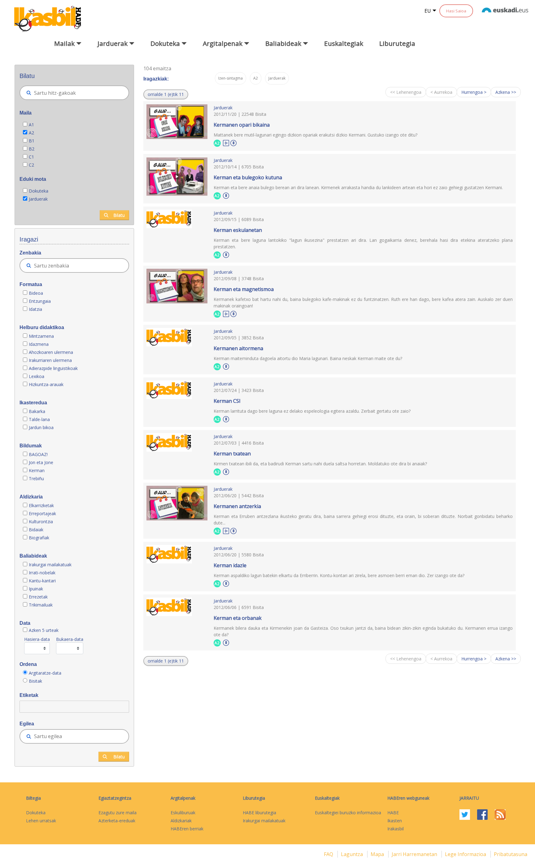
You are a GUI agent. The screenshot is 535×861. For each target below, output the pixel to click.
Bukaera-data (69, 639)
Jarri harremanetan (415, 854)
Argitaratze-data (45, 673)
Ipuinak (36, 589)
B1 (31, 141)
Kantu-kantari (42, 581)
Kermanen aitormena (238, 348)
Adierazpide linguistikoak (53, 368)
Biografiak (39, 538)
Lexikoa (36, 376)
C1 (31, 157)
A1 (31, 125)
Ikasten (394, 821)
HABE (393, 812)
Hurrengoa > (473, 92)
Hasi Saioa (456, 11)
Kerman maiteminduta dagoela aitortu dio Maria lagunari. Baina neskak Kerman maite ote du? (308, 358)
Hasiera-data (37, 639)
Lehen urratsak (41, 821)
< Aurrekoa (441, 92)
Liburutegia (397, 43)
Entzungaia (40, 301)
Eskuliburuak (183, 812)
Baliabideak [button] (284, 43)
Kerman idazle (230, 565)
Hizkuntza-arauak (46, 384)
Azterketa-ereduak (116, 821)
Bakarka (37, 411)
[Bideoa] (226, 142)
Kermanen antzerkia (237, 506)
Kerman (37, 470)
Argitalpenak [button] (223, 43)
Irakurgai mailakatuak (50, 564)
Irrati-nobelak (42, 573)
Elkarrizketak (41, 505)
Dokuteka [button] (165, 43)
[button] (165, 94)
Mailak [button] (65, 43)
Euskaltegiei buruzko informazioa (348, 812)
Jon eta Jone (41, 462)
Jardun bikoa (41, 427)
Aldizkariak (181, 821)
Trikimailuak (41, 605)
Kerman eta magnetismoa (244, 289)
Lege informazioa (466, 854)
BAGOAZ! (38, 454)
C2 (31, 165)
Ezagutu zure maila (117, 812)
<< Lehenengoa (405, 92)
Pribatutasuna (510, 854)
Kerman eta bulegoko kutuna (248, 177)
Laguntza (352, 854)
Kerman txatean (232, 453)
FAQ (329, 854)
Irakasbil (395, 829)
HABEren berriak (187, 829)
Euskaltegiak (343, 43)
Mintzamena (41, 336)
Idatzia (35, 309)
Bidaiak (36, 530)
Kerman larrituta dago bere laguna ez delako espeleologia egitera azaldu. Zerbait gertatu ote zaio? (312, 411)
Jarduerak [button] (113, 43)
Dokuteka (38, 191)
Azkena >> (505, 92)
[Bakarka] (233, 142)
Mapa (378, 854)
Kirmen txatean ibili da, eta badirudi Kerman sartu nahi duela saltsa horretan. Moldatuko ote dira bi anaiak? (320, 464)
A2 (31, 133)
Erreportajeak (42, 513)
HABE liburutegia (259, 812)
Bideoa (36, 293)
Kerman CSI (227, 401)
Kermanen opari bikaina (242, 124)
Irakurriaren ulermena (50, 360)
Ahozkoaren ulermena (51, 352)
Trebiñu (36, 478)
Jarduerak (38, 199)
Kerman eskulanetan (238, 230)
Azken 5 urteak (44, 630)
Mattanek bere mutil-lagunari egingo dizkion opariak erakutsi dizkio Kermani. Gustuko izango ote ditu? (315, 135)
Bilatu (119, 215)
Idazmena (39, 344)
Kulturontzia (41, 521)
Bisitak (35, 681)
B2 (31, 149)
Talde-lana (39, 419)
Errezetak (38, 597)
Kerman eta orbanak (238, 618)
